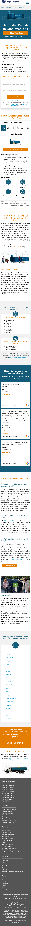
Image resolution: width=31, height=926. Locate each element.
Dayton (8, 664)
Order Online (6, 831)
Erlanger (8, 671)
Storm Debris (6, 815)
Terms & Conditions (8, 822)
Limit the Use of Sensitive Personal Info (14, 852)
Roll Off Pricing (6, 801)
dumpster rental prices (10, 520)
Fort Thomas (9, 685)
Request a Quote (7, 832)
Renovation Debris (7, 813)
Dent (7, 668)
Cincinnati (21, 7)
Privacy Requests (7, 850)
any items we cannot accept (17, 357)
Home (2, 7)
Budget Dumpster (16, 904)
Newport (8, 695)
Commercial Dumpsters (9, 821)
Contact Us (5, 864)
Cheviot (8, 654)
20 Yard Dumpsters (8, 793)
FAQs (3, 842)
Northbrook (9, 702)
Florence (8, 678)
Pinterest (5, 880)
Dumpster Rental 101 (8, 840)
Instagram (5, 883)
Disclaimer (20, 903)
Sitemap (4, 870)
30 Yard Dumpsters (8, 795)
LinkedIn (4, 885)
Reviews (4, 862)
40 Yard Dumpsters (8, 797)
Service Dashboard (8, 834)
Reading (8, 708)
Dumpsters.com (9, 907)
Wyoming (8, 719)
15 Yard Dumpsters (8, 791)
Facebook (5, 882)
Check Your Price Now (15, 149)
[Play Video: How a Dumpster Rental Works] (15, 585)
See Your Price (15, 97)
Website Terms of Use (8, 844)
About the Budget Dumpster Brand (12, 871)
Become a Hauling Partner (10, 838)
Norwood (8, 705)
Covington (9, 661)
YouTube (4, 889)
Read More (5, 433)
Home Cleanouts (7, 811)
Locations (8, 7)
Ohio (15, 7)
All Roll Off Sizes (7, 799)
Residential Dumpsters (9, 809)
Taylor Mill (9, 712)
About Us (5, 860)
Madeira (8, 691)
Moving (4, 817)
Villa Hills (8, 715)
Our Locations (6, 868)
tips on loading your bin (19, 559)
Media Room (6, 866)
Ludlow (8, 688)
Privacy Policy (15, 100)
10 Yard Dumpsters (8, 787)
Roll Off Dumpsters (8, 785)
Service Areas (6, 836)
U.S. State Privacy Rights (9, 848)
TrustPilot (20, 894)
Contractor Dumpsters (9, 819)
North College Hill (11, 698)
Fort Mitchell (9, 681)
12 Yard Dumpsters (8, 789)
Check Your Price (16, 33)
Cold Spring (9, 657)
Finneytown (9, 674)
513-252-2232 (16, 247)
